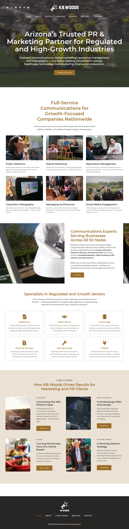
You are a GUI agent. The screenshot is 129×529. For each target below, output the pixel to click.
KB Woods (77, 524)
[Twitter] (11, 7)
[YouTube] (28, 7)
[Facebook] (7, 7)
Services (61, 16)
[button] (43, 428)
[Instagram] (15, 7)
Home (28, 16)
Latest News (61, 516)
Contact (98, 16)
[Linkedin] (20, 7)
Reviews (73, 16)
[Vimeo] (24, 7)
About (38, 16)
